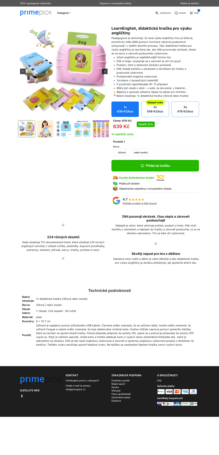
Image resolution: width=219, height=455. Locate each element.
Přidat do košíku (158, 166)
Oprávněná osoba (120, 397)
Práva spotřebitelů (121, 394)
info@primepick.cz (75, 389)
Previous (23, 72)
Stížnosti (115, 390)
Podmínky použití (120, 380)
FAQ (159, 380)
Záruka (115, 387)
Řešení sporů (118, 384)
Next (105, 72)
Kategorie (63, 12)
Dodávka (116, 400)
